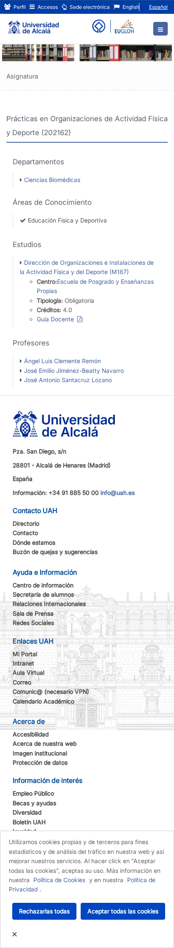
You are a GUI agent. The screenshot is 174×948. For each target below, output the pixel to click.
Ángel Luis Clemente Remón (62, 360)
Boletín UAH (29, 822)
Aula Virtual (28, 672)
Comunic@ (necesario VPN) (51, 691)
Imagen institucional (40, 753)
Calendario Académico (43, 701)
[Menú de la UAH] (160, 28)
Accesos (47, 7)
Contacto (25, 532)
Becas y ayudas (34, 803)
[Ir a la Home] (33, 23)
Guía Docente (57, 319)
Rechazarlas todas (44, 911)
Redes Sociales (33, 622)
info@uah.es (118, 492)
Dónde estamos (34, 542)
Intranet (23, 663)
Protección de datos (40, 762)
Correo (22, 682)
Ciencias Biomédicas (52, 179)
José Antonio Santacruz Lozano (68, 379)
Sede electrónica (89, 7)
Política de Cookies (59, 879)
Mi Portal (25, 653)
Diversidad (27, 812)
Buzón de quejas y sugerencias (55, 551)
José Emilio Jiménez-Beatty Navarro (74, 370)
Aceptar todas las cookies (122, 911)
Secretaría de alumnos (43, 594)
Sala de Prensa (33, 613)
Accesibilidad (31, 734)
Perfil (19, 7)
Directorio (26, 523)
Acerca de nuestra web (44, 743)
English (130, 7)
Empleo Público (33, 793)
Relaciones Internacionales (49, 603)
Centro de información (43, 585)
